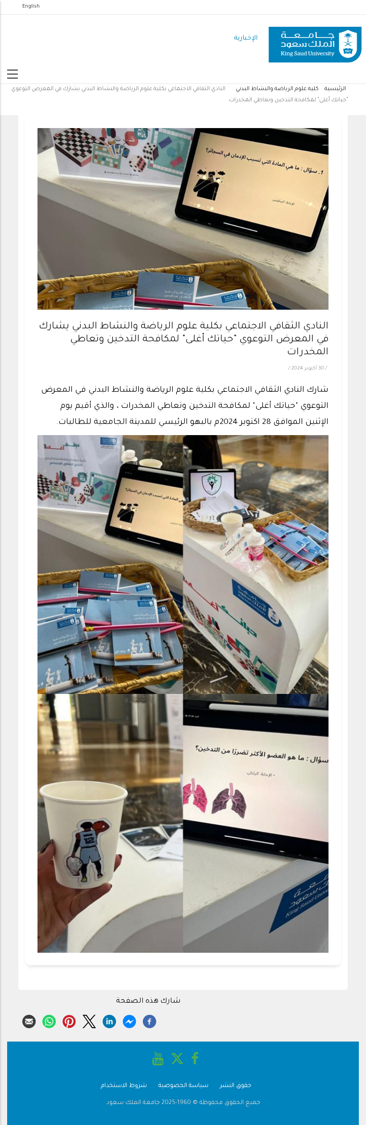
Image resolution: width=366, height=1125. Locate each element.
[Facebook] (149, 1020)
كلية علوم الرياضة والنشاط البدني (277, 89)
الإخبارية (246, 38)
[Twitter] (89, 1020)
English (31, 6)
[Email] (29, 1020)
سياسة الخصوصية (183, 1086)
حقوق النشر (235, 1086)
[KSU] (315, 39)
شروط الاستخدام (124, 1086)
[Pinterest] (69, 1020)
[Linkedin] (109, 1020)
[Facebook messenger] (129, 1020)
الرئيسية (335, 89)
